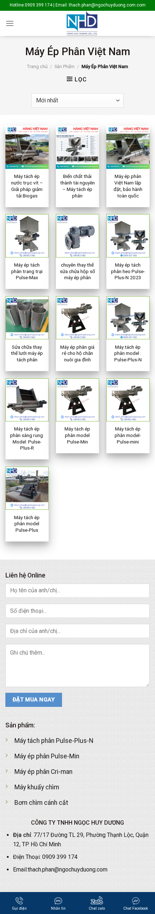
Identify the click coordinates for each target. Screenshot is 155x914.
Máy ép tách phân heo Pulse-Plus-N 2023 (128, 271)
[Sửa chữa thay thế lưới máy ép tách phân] (27, 317)
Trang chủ (37, 66)
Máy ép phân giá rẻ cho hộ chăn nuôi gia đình (77, 353)
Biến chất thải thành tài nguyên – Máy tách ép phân (77, 185)
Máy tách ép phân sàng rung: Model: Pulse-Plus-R (27, 438)
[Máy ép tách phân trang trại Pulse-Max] (27, 235)
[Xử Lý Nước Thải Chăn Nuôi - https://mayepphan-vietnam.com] (81, 23)
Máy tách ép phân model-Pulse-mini (128, 435)
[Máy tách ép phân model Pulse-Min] (77, 400)
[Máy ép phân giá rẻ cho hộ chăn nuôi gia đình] (77, 317)
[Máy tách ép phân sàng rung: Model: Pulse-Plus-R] (27, 400)
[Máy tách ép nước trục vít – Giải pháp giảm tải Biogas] (27, 147)
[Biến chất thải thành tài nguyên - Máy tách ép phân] (77, 147)
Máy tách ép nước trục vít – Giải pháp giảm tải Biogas (27, 185)
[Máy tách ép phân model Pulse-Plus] (27, 488)
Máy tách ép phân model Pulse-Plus (27, 523)
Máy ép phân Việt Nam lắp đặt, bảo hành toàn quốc (128, 185)
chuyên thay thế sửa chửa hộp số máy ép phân (77, 271)
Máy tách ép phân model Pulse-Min (77, 435)
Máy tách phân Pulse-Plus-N (53, 740)
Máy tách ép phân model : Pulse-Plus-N (128, 353)
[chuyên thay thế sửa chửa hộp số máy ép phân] (77, 235)
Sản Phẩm (64, 66)
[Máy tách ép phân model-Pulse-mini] (128, 400)
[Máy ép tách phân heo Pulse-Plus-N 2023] (128, 235)
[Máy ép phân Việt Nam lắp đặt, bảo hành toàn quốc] (128, 147)
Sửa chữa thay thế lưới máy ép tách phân (27, 353)
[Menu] (9, 23)
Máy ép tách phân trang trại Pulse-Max (27, 271)
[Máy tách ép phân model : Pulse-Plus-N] (128, 317)
